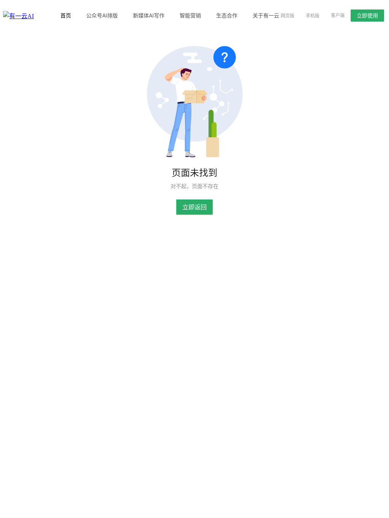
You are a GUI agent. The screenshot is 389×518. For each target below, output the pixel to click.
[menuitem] (66, 15)
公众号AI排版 (102, 15)
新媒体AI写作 (148, 15)
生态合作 (226, 15)
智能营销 (190, 15)
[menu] (159, 15)
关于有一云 (266, 15)
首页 (65, 15)
